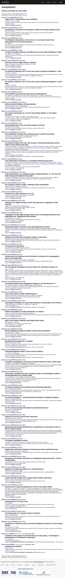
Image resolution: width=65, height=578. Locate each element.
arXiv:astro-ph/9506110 (10, 111)
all (26, 15)
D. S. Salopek (8, 503)
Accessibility (41, 565)
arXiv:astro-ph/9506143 (10, 467)
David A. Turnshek (39, 272)
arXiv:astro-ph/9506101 (10, 17)
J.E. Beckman (48, 95)
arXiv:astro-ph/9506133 (10, 360)
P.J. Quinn (36, 164)
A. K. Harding (15, 332)
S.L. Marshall (15, 164)
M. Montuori (16, 451)
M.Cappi (27, 295)
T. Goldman (19, 304)
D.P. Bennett (33, 162)
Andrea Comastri (9, 313)
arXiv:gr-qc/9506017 (9, 544)
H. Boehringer (35, 488)
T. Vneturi (7, 177)
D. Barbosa (15, 285)
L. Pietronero (23, 451)
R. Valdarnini (27, 377)
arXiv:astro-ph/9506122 (10, 244)
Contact (13, 565)
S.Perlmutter (21, 148)
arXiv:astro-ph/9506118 (10, 200)
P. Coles (36, 116)
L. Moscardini (29, 116)
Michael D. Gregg (9, 399)
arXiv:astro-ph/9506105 (10, 60)
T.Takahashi (39, 295)
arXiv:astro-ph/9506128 (10, 309)
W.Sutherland (8, 149)
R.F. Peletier (8, 95)
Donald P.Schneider (29, 272)
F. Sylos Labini (9, 451)
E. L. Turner (15, 322)
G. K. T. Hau (8, 259)
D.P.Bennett (27, 146)
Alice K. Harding (9, 388)
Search (43, 2)
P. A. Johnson (17, 218)
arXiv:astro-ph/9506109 (10, 102)
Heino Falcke (8, 418)
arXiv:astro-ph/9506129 (10, 318)
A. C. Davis (8, 353)
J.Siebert (7, 295)
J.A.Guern (52, 146)
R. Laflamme (33, 304)
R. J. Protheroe (9, 218)
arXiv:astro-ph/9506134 (10, 371)
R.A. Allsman (14, 162)
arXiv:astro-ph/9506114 (10, 159)
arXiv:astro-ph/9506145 (10, 485)
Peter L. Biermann (17, 418)
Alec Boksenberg (30, 270)
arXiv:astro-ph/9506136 (10, 395)
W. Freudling (33, 95)
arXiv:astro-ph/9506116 (10, 182)
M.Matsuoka (13, 295)
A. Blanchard (22, 285)
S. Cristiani (8, 442)
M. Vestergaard (14, 195)
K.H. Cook (40, 162)
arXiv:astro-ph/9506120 (10, 225)
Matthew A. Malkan (22, 430)
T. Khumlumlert (15, 363)
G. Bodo (15, 462)
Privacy (33, 565)
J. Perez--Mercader (10, 304)
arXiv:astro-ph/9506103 (10, 38)
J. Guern (59, 162)
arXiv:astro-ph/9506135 (10, 385)
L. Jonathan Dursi (30, 228)
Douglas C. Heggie (17, 470)
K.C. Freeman (47, 162)
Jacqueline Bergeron (19, 270)
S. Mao (12, 21)
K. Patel (7, 73)
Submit (48, 2)
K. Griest (54, 162)
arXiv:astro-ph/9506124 (10, 265)
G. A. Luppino (21, 488)
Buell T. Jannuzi (49, 270)
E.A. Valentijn (15, 95)
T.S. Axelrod (26, 162)
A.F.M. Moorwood (24, 95)
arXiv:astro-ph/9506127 (10, 300)
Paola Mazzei (8, 105)
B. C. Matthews (16, 53)
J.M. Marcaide (47, 177)
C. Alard (7, 21)
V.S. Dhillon (8, 126)
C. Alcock (7, 162)
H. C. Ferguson (16, 259)
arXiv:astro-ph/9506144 (10, 476)
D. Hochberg (26, 304)
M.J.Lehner (59, 146)
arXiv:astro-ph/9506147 (10, 511)
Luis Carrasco (42, 430)
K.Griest (47, 146)
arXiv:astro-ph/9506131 (10, 339)
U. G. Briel (43, 488)
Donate (54, 2)
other (20, 17)
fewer (20, 15)
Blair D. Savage (19, 272)
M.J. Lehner (8, 164)
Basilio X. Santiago (10, 64)
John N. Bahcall (9, 270)
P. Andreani (34, 442)
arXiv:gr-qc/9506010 (9, 533)
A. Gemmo (45, 442)
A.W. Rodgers (43, 164)
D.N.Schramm (16, 206)
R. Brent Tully (26, 479)
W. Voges (48, 488)
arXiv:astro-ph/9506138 (10, 414)
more (24, 15)
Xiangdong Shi (9, 228)
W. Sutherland (59, 164)
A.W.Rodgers (48, 148)
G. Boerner (17, 377)
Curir (17, 105)
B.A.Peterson (28, 148)
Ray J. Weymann (49, 272)
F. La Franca (21, 442)
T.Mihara (33, 295)
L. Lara (41, 177)
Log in (60, 2)
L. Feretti (27, 177)
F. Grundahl (31, 195)
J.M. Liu (7, 31)
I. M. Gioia (7, 488)
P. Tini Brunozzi (9, 116)
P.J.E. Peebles (18, 479)
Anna (14, 105)
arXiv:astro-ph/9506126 (10, 292)
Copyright (27, 565)
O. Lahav (23, 259)
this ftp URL (49, 152)
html (20, 60)
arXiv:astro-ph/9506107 (10, 79)
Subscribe (19, 565)
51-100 (16, 13)
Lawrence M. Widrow (19, 228)
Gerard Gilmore (20, 64)
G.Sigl (6, 206)
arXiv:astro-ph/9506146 (10, 499)
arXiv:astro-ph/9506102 (10, 27)
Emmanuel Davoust (19, 238)
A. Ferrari (20, 462)
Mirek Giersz (8, 470)
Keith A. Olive (8, 342)
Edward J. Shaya (9, 479)
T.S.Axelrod (21, 146)
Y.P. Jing (7, 377)
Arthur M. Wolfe (59, 272)
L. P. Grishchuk (9, 539)
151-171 (24, 13)
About (2, 565)
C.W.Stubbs (55, 148)
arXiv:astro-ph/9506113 (10, 141)
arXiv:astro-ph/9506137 (10, 405)
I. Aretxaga (28, 442)
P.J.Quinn (41, 148)
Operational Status (50, 565)
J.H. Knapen (40, 95)
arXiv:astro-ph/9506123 (10, 254)
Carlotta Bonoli (23, 105)
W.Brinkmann (21, 295)
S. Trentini (14, 442)
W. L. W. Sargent (9, 272)
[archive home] (5, 2)
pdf (18, 17)
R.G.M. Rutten (15, 126)
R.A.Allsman (13, 146)
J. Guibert (17, 21)
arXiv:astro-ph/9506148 (10, 521)
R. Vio (39, 442)
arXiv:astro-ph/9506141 (10, 447)
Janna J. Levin (9, 548)
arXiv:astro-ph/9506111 (10, 123)
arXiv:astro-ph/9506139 (10, 425)
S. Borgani (16, 116)
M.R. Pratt (30, 164)
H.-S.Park (15, 148)
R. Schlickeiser (16, 135)
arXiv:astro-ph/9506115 (10, 172)
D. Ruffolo (7, 363)
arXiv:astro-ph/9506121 (10, 235)
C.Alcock (7, 146)
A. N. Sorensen (23, 195)
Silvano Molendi (19, 313)
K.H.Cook (33, 146)
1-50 (13, 13)
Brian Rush (31, 430)
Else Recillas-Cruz (51, 430)
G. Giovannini (34, 177)
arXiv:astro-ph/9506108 (10, 92)
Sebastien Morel (9, 238)
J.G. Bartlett (8, 285)
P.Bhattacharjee (25, 206)
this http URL (40, 75)
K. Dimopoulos (15, 353)
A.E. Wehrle (54, 177)
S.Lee (10, 206)
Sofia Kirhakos (58, 270)
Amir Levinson (9, 409)
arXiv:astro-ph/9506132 (10, 349)
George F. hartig (39, 270)
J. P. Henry (14, 488)
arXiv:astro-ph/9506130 (10, 329)
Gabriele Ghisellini (29, 313)
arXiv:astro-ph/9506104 (10, 50)
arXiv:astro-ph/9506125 (10, 281)
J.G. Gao (12, 31)
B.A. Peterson (23, 164)
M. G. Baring (8, 332)
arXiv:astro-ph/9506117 (10, 191)
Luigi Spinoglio (9, 430)
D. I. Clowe (28, 488)
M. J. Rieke (16, 527)
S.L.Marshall (8, 148)
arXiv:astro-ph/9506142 (10, 456)
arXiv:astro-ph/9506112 (10, 132)
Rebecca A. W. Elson (30, 64)
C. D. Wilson (8, 43)
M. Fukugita (8, 322)
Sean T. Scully (16, 342)
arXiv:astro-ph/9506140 (10, 438)
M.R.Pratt (35, 148)
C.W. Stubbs (51, 164)
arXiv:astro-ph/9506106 (10, 69)
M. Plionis (22, 116)
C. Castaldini (14, 177)
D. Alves (20, 162)
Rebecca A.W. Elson (10, 186)
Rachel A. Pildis (9, 515)
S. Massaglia (8, 462)
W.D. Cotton (21, 177)
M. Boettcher (8, 135)
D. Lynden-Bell (30, 259)
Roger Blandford (17, 409)
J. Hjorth (7, 195)
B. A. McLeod (8, 527)
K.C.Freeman (40, 146)
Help (7, 565)
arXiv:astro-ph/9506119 (10, 212)
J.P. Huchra (55, 488)
